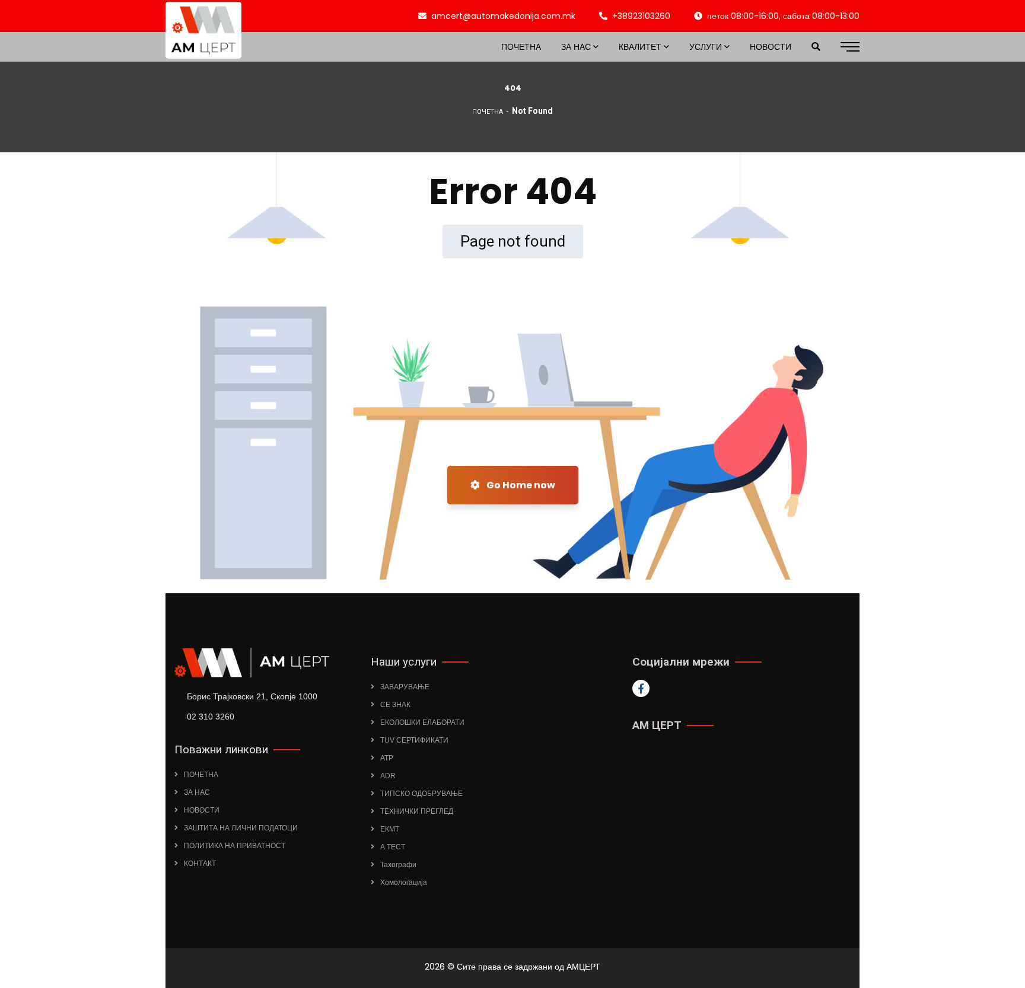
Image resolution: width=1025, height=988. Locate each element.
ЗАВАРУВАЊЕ (404, 687)
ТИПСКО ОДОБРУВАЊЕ (421, 793)
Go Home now (520, 485)
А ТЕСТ (392, 847)
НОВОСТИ (201, 810)
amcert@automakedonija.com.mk (503, 16)
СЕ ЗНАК (395, 705)
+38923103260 (641, 16)
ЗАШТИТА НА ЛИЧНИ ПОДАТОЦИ (241, 828)
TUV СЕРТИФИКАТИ (414, 740)
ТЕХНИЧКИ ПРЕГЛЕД (416, 811)
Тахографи (398, 865)
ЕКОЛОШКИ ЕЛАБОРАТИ (422, 722)
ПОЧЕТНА (487, 112)
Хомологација (403, 882)
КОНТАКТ (200, 863)
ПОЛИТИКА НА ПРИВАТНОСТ (234, 846)
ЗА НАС (197, 792)
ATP (386, 758)
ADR (388, 776)
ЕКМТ (389, 829)
